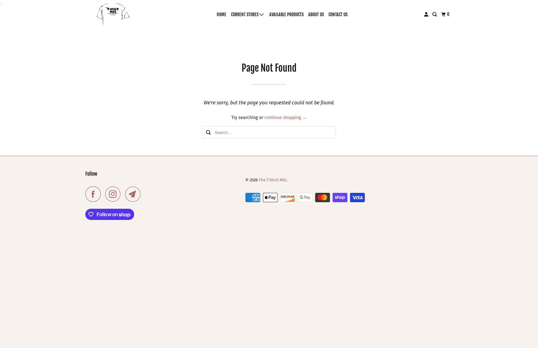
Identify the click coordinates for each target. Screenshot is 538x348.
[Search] (435, 14)
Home (221, 14)
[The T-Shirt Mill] (113, 14)
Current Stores (245, 14)
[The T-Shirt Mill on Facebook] (94, 194)
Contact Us (337, 14)
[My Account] (427, 14)
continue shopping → (285, 117)
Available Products (286, 14)
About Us (316, 14)
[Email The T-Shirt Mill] (134, 194)
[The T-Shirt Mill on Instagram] (114, 194)
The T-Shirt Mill (272, 180)
